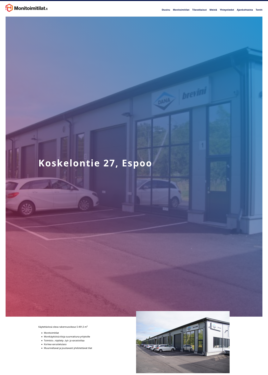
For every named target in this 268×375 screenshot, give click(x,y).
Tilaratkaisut (199, 9)
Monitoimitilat (181, 9)
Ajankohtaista (245, 9)
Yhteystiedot (227, 9)
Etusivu (166, 9)
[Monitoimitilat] (26, 7)
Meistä (213, 9)
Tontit (259, 9)
